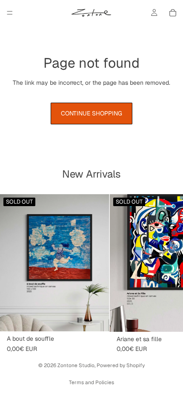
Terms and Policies (91, 382)
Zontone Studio (75, 365)
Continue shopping (91, 113)
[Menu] (10, 13)
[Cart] (172, 12)
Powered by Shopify (121, 365)
